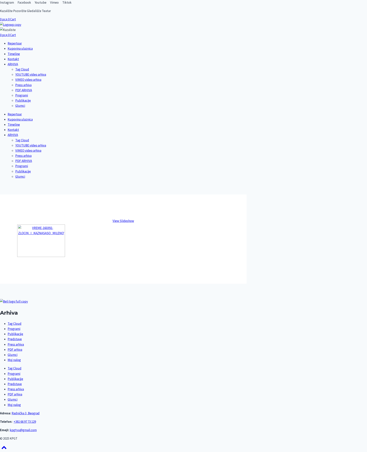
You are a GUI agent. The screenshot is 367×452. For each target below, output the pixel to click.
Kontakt (13, 59)
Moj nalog (14, 360)
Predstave (15, 339)
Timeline (14, 54)
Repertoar (15, 43)
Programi (21, 95)
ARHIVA (13, 64)
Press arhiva (23, 85)
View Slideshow (123, 221)
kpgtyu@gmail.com (23, 430)
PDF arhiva (15, 350)
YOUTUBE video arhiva (30, 74)
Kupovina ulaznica (20, 48)
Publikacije (23, 100)
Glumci (20, 106)
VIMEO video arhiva (28, 80)
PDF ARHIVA (23, 90)
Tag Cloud (22, 69)
